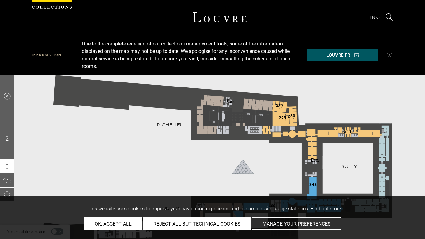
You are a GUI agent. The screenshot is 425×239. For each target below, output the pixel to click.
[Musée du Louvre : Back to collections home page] (219, 17)
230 (291, 116)
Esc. (315, 159)
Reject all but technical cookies (197, 224)
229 (282, 117)
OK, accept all (113, 224)
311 (348, 131)
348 (313, 184)
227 (279, 105)
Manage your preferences (296, 224)
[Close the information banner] (389, 55)
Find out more (326, 209)
